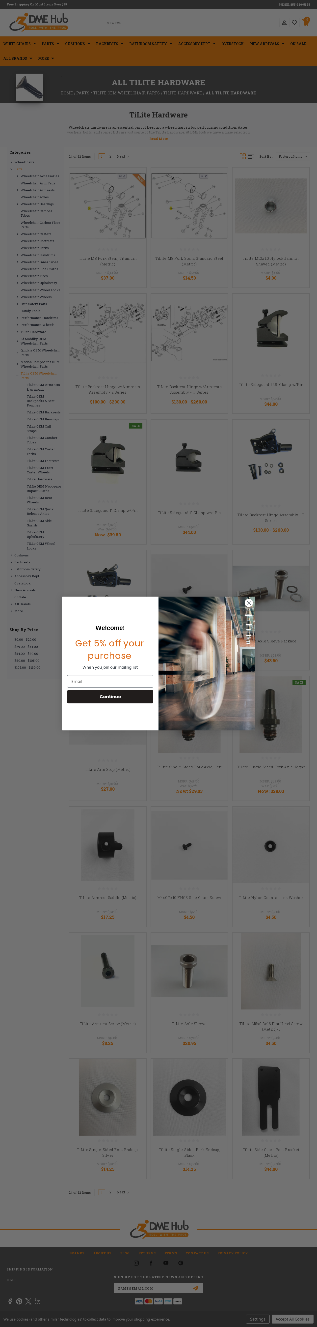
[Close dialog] (248, 603)
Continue (110, 696)
